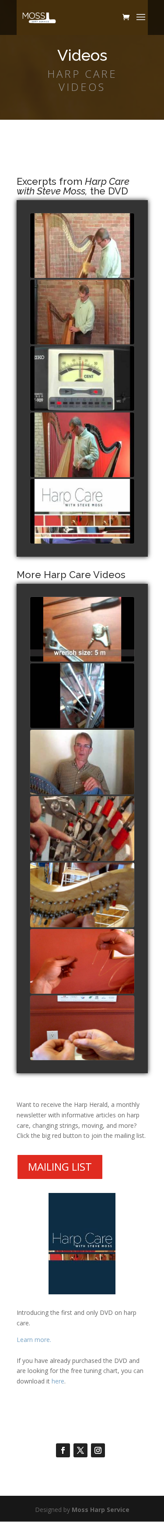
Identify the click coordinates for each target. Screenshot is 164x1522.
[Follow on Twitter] (80, 1450)
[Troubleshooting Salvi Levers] (82, 629)
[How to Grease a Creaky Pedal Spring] (82, 829)
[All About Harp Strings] (82, 312)
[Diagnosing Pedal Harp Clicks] (82, 696)
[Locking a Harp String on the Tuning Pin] (82, 895)
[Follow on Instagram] (98, 1450)
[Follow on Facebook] (63, 1450)
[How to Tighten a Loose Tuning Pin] (82, 762)
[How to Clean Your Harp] (82, 246)
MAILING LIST (60, 1166)
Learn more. (34, 1339)
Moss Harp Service (100, 1509)
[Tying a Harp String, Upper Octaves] (82, 1028)
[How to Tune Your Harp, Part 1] (82, 445)
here (58, 1381)
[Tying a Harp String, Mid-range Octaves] (82, 962)
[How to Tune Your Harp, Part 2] (82, 379)
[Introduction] (82, 511)
